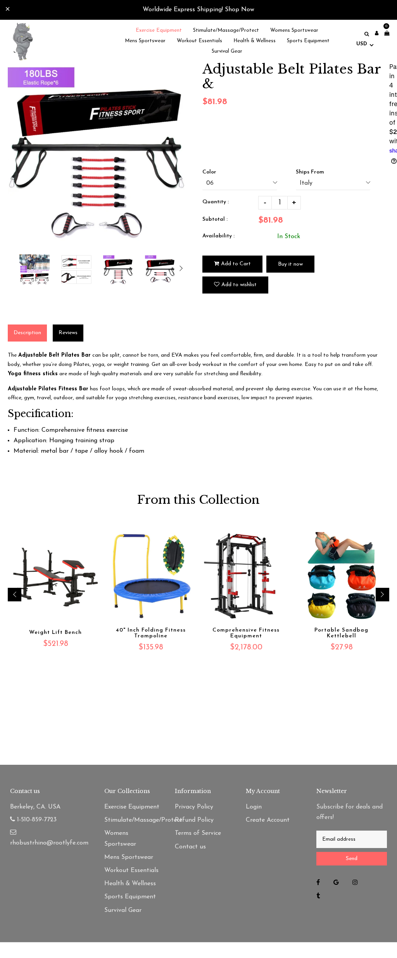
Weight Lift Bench (55, 632)
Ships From (310, 172)
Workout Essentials (131, 870)
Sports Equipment (130, 897)
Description (27, 333)
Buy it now (290, 264)
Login (254, 807)
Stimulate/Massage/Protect (131, 820)
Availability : (218, 236)
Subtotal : (215, 219)
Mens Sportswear (128, 857)
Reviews (68, 333)
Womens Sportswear (120, 838)
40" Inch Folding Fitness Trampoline (151, 633)
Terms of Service (198, 833)
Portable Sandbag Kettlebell (341, 633)
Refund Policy (194, 820)
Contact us (190, 847)
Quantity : (215, 202)
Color (209, 172)
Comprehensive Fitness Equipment (246, 633)
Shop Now (239, 10)
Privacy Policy (194, 807)
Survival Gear (123, 910)
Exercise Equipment (131, 807)
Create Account (268, 820)
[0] (384, 33)
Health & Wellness (130, 884)
